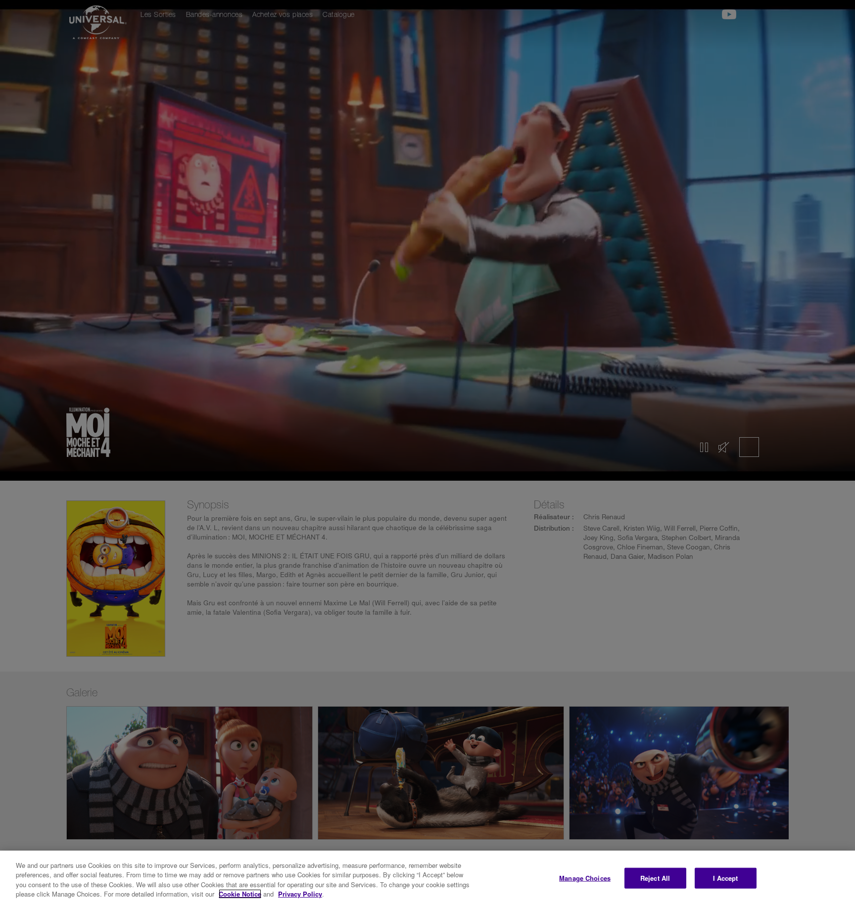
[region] (427, 877)
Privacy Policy (300, 894)
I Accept (725, 878)
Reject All (655, 878)
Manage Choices (585, 878)
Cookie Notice (240, 894)
